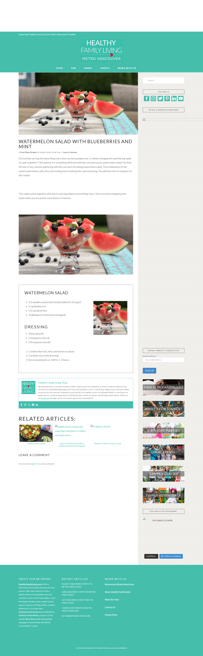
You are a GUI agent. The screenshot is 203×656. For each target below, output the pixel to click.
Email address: (149, 356)
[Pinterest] (33, 404)
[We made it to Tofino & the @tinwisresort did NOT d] (149, 539)
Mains (27, 152)
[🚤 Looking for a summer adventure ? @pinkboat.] (149, 548)
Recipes (34, 152)
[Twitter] (29, 404)
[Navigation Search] (145, 68)
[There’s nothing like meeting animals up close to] (163, 548)
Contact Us (110, 607)
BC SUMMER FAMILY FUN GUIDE (76, 616)
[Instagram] (25, 404)
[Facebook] (21, 404)
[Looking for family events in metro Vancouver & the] (163, 539)
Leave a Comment (70, 152)
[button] (145, 338)
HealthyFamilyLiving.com (30, 584)
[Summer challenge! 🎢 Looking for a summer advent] (177, 548)
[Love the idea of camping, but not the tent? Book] (177, 539)
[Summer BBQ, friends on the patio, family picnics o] (149, 530)
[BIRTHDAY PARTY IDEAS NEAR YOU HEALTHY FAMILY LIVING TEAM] (0, 15)
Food (22, 152)
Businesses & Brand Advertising (119, 584)
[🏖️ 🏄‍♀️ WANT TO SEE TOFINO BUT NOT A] (177, 530)
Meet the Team (112, 599)
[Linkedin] (37, 404)
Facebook (45, 398)
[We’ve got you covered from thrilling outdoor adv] (163, 530)
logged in (34, 464)
